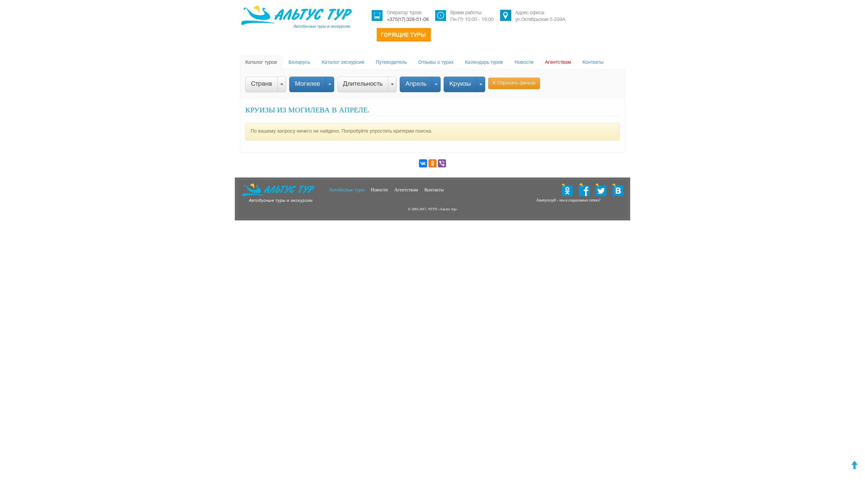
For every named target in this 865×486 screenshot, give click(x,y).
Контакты (593, 62)
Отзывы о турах (435, 62)
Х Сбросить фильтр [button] (514, 83)
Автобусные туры (346, 189)
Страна (261, 84)
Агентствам (558, 62)
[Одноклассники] (432, 163)
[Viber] (442, 163)
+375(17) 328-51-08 (408, 20)
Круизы (460, 84)
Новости (524, 62)
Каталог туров (261, 62)
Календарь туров (484, 62)
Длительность (362, 84)
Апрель (415, 84)
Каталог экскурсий (343, 62)
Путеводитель (391, 62)
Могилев (307, 84)
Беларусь (299, 62)
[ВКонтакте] (423, 163)
